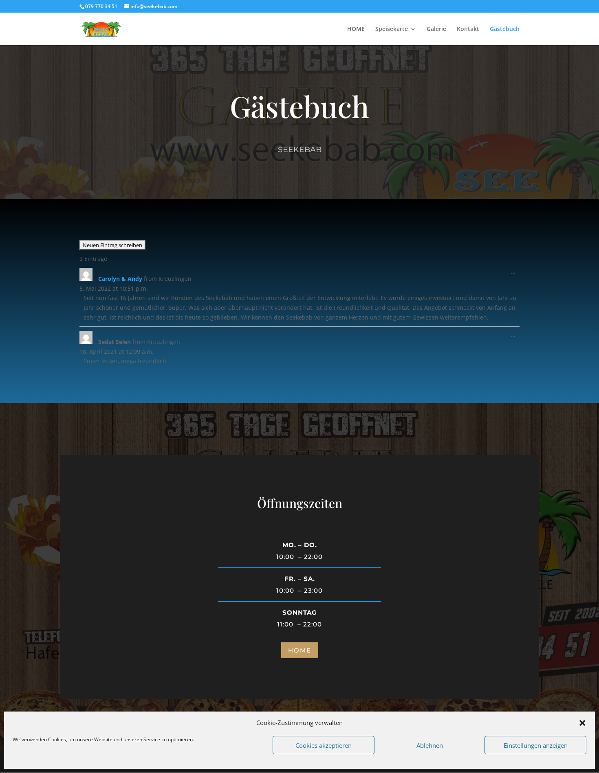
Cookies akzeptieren (323, 745)
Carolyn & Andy (120, 278)
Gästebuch (505, 29)
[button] (582, 723)
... (515, 273)
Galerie (436, 29)
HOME (356, 29)
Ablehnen (429, 745)
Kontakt (468, 29)
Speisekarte (391, 29)
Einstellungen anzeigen (536, 745)
